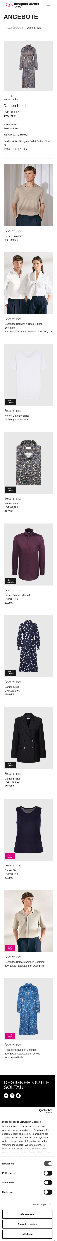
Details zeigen (39, 1204)
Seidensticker (11, 141)
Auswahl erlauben (27, 1224)
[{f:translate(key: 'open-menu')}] (48, 5)
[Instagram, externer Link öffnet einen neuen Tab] (12, 1095)
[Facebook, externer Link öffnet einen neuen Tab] (6, 1095)
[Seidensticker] (11, 97)
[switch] (48, 1173)
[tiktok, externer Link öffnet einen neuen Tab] (18, 1095)
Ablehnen (27, 1234)
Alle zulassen (27, 1214)
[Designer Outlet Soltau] (22, 5)
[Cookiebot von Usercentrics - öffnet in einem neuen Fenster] (39, 1111)
